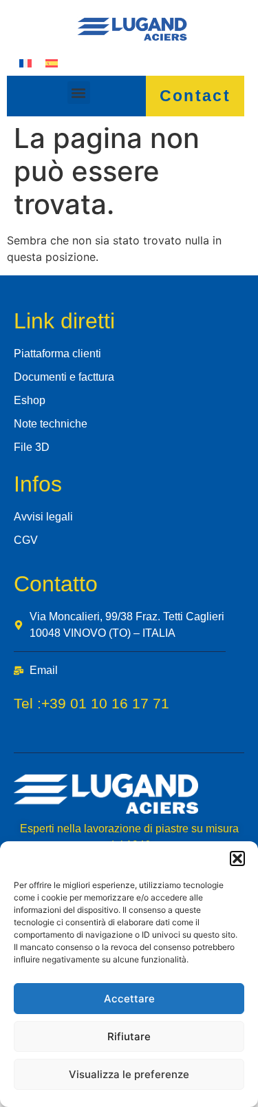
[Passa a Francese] (25, 62)
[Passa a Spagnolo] (52, 62)
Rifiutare (129, 1036)
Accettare (129, 998)
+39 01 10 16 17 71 (105, 703)
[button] (237, 858)
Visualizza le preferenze (129, 1074)
